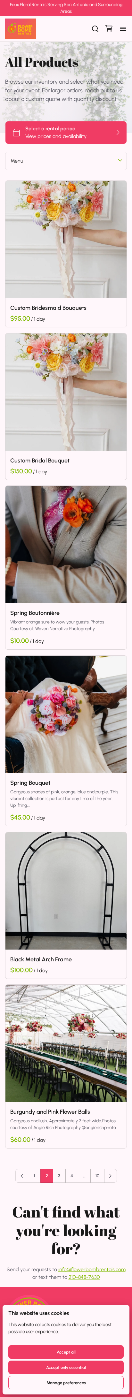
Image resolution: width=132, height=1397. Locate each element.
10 (97, 1176)
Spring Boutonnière (35, 612)
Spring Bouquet (30, 782)
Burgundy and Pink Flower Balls (50, 1111)
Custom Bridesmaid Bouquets (48, 307)
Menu (17, 161)
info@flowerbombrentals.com (92, 1269)
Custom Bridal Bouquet (40, 460)
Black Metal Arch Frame (41, 959)
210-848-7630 (84, 1277)
